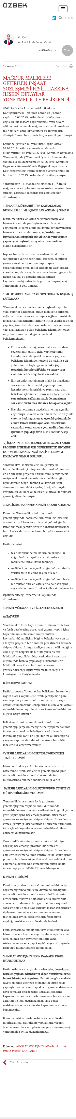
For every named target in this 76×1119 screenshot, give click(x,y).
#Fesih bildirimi (55, 1046)
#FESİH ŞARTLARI (23, 1051)
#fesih (7, 1051)
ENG (70, 18)
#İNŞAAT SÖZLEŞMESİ (30, 1046)
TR (64, 18)
